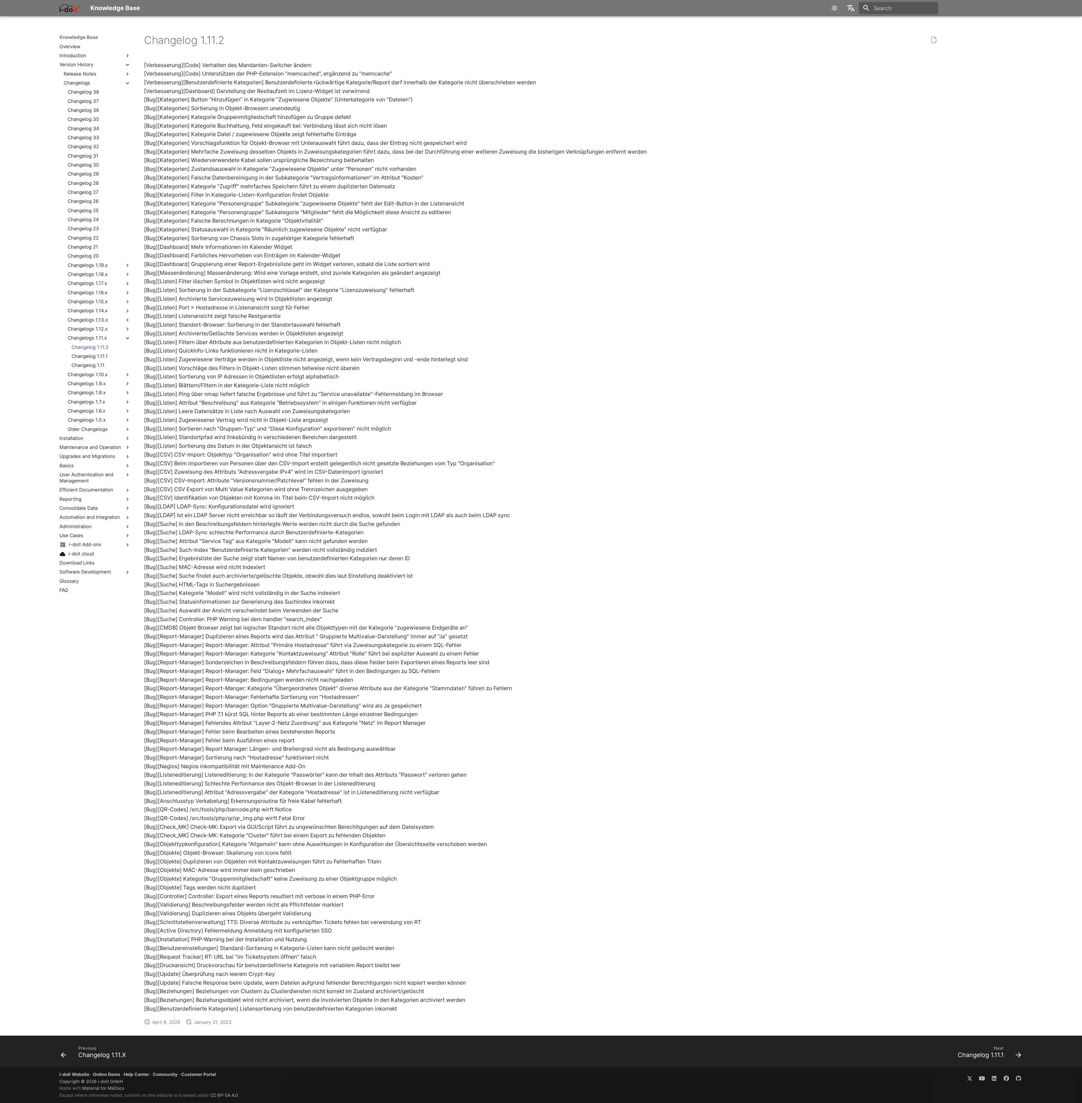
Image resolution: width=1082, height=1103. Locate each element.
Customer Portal (198, 1074)
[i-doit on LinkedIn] (994, 1078)
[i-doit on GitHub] (1018, 1078)
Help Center (136, 1074)
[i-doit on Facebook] (1006, 1078)
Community (165, 1074)
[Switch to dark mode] (834, 8)
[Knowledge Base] (70, 8)
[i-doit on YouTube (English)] (982, 1078)
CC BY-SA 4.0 (224, 1095)
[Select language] (850, 8)
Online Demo (106, 1074)
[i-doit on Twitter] (969, 1078)
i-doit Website (74, 1074)
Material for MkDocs (103, 1088)
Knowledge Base (78, 37)
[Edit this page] (934, 40)
